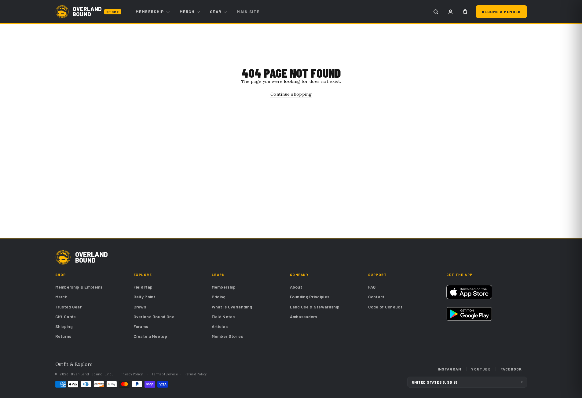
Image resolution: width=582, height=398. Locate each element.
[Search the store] (435, 11)
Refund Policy (196, 374)
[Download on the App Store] (469, 292)
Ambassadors (303, 316)
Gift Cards (65, 316)
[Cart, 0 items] (465, 11)
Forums (141, 326)
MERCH (187, 11)
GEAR (215, 11)
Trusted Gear (68, 306)
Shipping (64, 326)
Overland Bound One (154, 316)
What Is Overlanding (232, 306)
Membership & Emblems (79, 286)
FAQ (372, 286)
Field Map (143, 286)
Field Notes (223, 316)
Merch (61, 296)
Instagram (450, 369)
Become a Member (501, 11)
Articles (220, 326)
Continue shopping (291, 94)
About (296, 286)
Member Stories (227, 336)
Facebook (511, 369)
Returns (63, 336)
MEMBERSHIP (150, 11)
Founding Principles (310, 296)
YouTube (480, 369)
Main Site (248, 11)
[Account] (450, 11)
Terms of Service (165, 374)
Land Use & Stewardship (315, 306)
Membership (224, 286)
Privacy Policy (131, 374)
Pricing (219, 296)
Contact (376, 296)
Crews (140, 306)
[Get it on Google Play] (469, 314)
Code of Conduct (385, 306)
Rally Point (145, 296)
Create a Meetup (150, 336)
